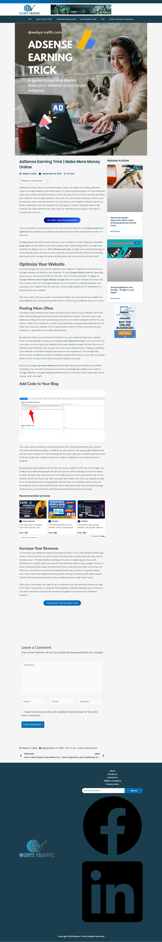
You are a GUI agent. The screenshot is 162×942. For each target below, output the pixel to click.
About (112, 771)
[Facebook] (112, 855)
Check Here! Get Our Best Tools (62, 603)
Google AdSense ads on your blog (86, 272)
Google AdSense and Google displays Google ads (44, 279)
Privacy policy (112, 784)
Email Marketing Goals (66, 19)
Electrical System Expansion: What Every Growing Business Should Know (123, 221)
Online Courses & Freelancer (121, 19)
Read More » (116, 231)
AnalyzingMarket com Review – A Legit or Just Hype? (122, 290)
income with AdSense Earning (69, 341)
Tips (103, 19)
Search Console (78, 588)
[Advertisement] (62, 626)
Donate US (112, 774)
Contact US (112, 777)
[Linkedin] (112, 925)
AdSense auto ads (62, 249)
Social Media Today (88, 19)
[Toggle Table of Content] (46, 181)
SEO (30, 19)
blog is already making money (46, 365)
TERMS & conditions (112, 781)
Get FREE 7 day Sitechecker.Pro (62, 220)
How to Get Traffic (44, 19)
